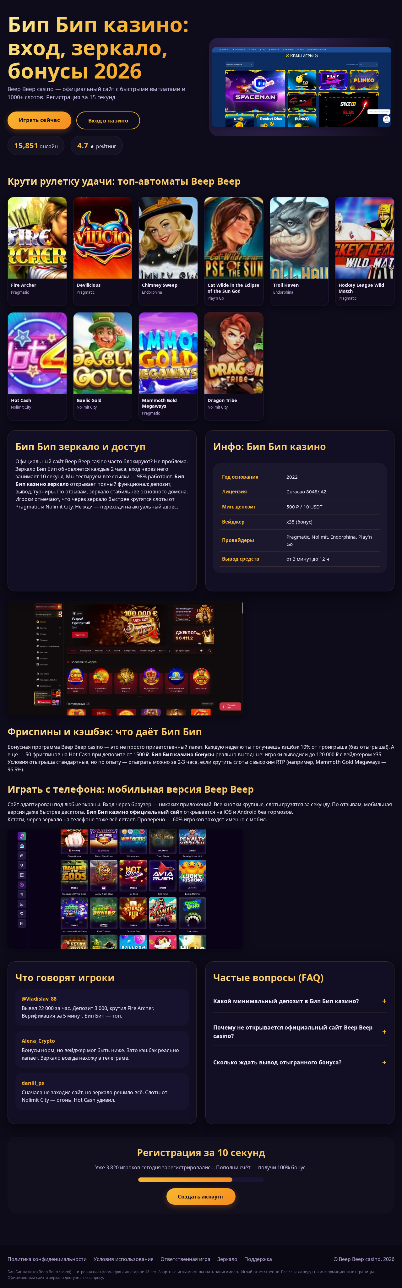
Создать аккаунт (201, 1196)
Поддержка (258, 1259)
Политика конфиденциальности (47, 1259)
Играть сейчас (39, 119)
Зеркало (227, 1259)
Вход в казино (108, 120)
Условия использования (124, 1259)
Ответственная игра (185, 1259)
